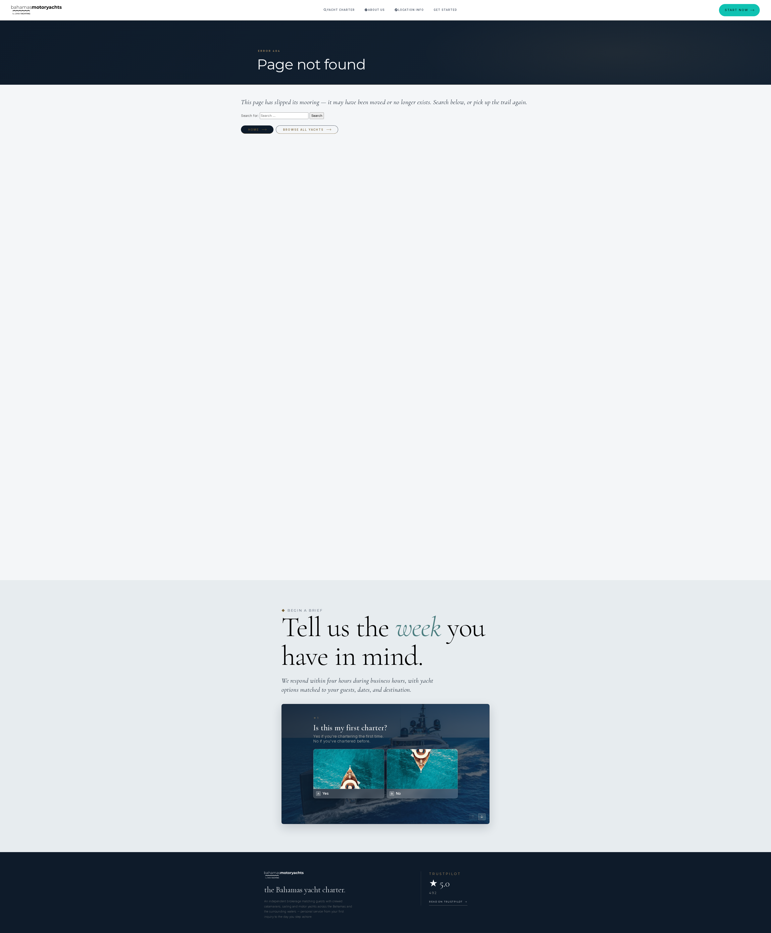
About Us (376, 9)
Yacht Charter (340, 9)
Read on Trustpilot (448, 901)
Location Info (410, 9)
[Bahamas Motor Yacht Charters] (36, 10)
